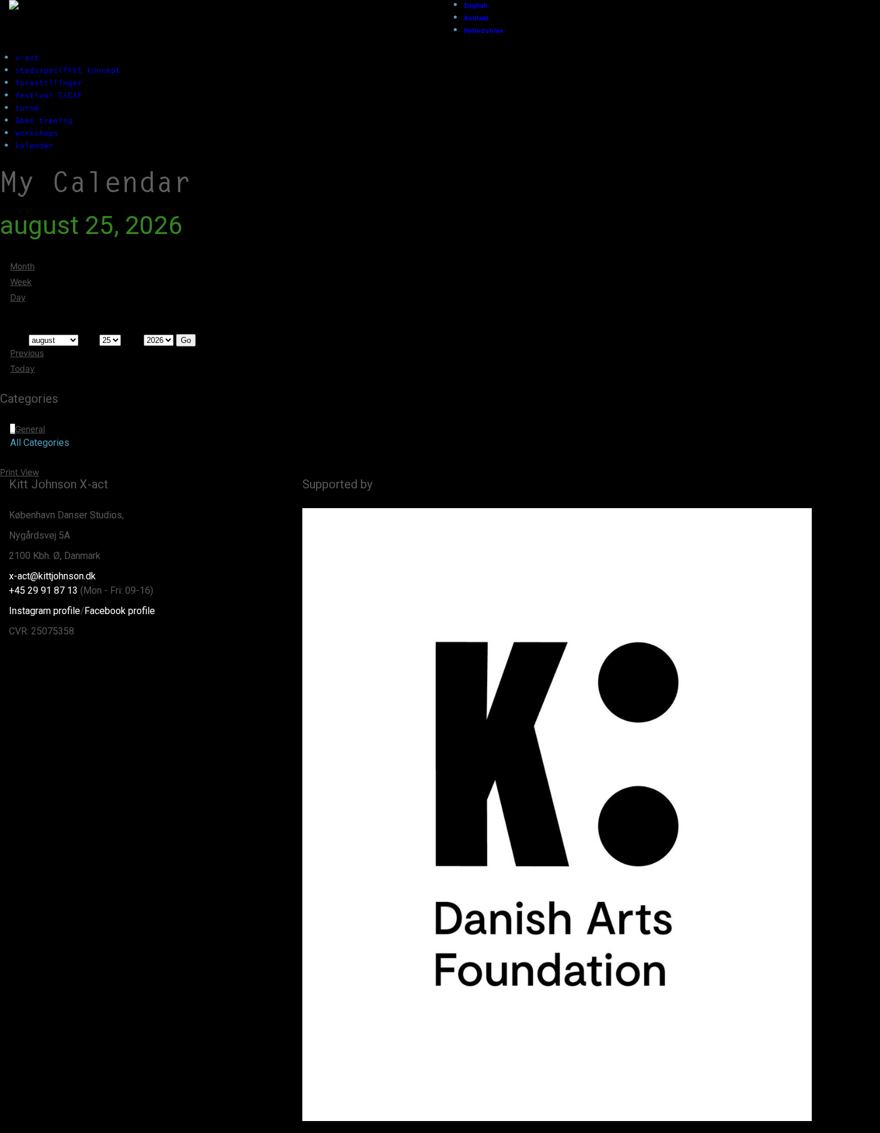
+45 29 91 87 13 (43, 590)
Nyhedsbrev (483, 31)
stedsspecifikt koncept (67, 70)
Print (19, 472)
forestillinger (48, 82)
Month (22, 266)
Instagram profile (44, 610)
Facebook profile (119, 610)
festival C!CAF (48, 95)
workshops (36, 132)
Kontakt (476, 18)
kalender (34, 145)
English (476, 6)
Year (132, 339)
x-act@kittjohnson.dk (52, 576)
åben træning (43, 120)
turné (27, 107)
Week (21, 282)
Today (22, 368)
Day (18, 297)
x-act (27, 57)
